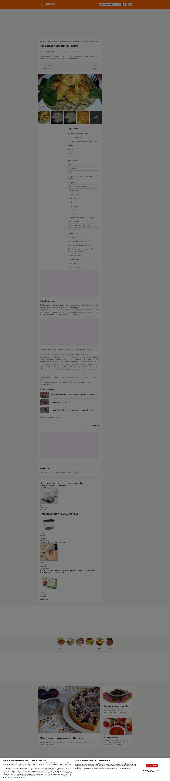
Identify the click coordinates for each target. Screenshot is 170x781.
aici (57, 773)
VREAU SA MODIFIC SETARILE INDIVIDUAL (151, 770)
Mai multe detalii (64, 765)
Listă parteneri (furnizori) (81, 770)
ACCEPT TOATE (152, 765)
